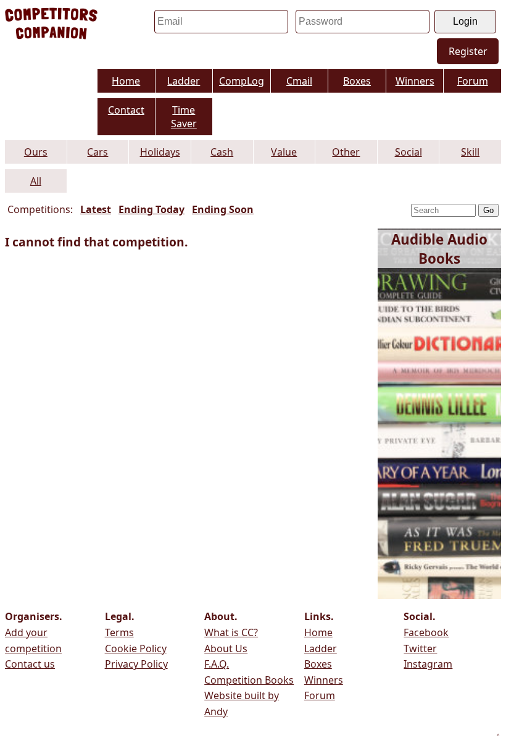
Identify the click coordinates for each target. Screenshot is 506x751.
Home (126, 81)
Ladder (183, 81)
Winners (415, 81)
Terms (119, 632)
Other (346, 152)
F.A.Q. (216, 664)
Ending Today (151, 209)
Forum (472, 81)
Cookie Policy (136, 648)
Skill (470, 152)
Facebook (426, 632)
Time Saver (184, 116)
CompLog (241, 81)
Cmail (299, 81)
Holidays (160, 152)
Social (408, 152)
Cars (97, 152)
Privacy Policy (136, 664)
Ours (36, 152)
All (35, 181)
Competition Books (249, 680)
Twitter (420, 648)
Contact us (30, 664)
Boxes (357, 81)
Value (284, 152)
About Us (225, 648)
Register (468, 51)
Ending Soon (223, 209)
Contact (126, 110)
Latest (95, 209)
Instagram (428, 664)
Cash (221, 152)
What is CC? (231, 632)
